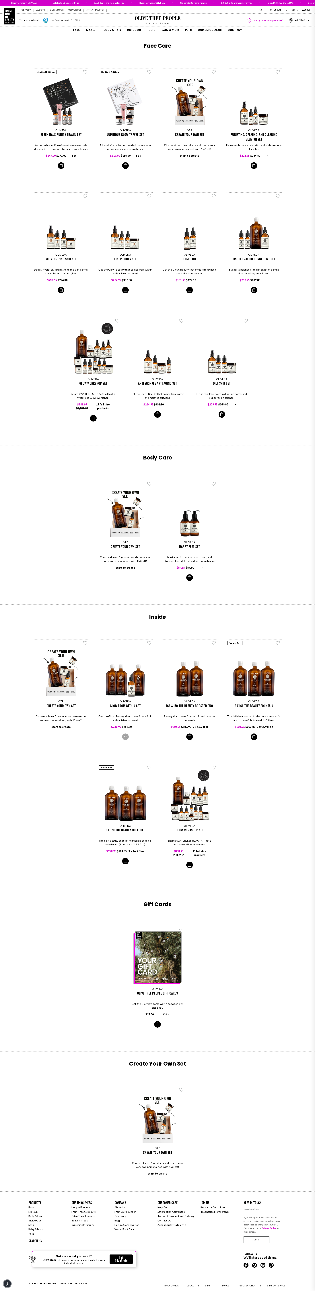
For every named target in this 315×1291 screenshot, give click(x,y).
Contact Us (164, 1220)
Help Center (165, 1207)
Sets (152, 30)
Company (235, 30)
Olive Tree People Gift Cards (157, 993)
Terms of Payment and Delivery (176, 1216)
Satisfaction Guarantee (171, 1211)
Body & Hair (112, 30)
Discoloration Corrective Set (253, 259)
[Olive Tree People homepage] (9, 16)
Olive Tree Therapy (83, 1216)
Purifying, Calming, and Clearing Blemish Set (253, 136)
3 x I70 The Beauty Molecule (125, 830)
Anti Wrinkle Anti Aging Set (157, 383)
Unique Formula (80, 1207)
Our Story (120, 1216)
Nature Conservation (126, 1224)
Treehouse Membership (215, 1211)
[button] (7, 1283)
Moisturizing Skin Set (61, 259)
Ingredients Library (82, 1224)
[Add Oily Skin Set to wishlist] (246, 321)
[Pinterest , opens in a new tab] (271, 1265)
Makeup (92, 30)
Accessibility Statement (172, 1224)
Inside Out (135, 30)
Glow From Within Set (125, 705)
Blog (117, 1220)
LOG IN (294, 10)
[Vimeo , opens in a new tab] (255, 1265)
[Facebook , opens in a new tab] (246, 1265)
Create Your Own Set (189, 134)
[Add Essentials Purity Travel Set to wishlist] (85, 72)
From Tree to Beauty (83, 1211)
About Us (120, 1207)
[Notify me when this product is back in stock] (125, 736)
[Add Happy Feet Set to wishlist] (214, 484)
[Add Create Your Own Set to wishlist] (214, 72)
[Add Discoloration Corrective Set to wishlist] (278, 196)
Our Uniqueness (210, 30)
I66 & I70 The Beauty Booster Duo (189, 705)
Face (76, 30)
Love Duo (189, 259)
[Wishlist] (286, 10)
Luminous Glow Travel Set (125, 134)
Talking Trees (79, 1220)
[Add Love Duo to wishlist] (214, 196)
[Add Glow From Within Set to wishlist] (149, 643)
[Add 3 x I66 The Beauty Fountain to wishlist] (278, 643)
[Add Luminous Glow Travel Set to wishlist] (149, 72)
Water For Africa (124, 1229)
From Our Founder (125, 1211)
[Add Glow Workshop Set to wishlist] (117, 321)
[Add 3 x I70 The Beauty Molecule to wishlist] (149, 767)
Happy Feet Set (189, 546)
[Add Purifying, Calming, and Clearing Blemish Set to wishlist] (278, 72)
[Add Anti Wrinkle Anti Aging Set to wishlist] (181, 321)
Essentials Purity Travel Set (61, 134)
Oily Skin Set (222, 383)
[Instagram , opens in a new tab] (263, 1265)
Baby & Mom (170, 30)
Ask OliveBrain (121, 1259)
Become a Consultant (213, 1207)
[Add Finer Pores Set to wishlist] (149, 196)
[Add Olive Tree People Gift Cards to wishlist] (181, 930)
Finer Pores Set (125, 259)
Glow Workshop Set (93, 383)
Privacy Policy (269, 1228)
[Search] (260, 10)
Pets (188, 30)
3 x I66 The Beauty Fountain (254, 705)
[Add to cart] (61, 165)
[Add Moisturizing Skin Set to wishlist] (85, 196)
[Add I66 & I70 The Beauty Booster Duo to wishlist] (214, 643)
